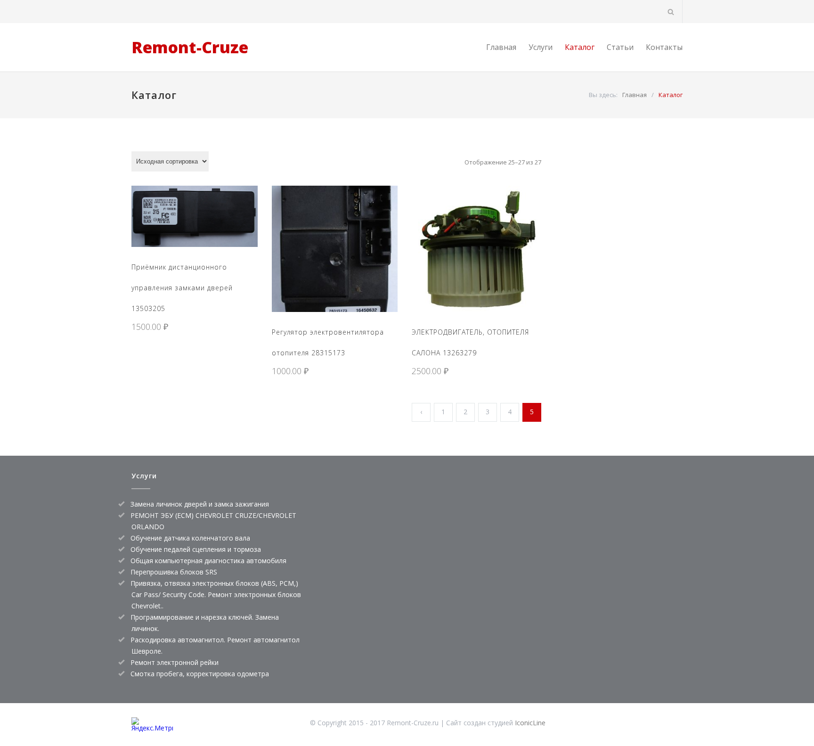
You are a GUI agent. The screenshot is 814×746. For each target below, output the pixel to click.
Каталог (579, 47)
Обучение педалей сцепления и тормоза (195, 549)
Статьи (620, 47)
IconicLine (530, 722)
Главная (501, 47)
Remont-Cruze (189, 47)
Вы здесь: (603, 94)
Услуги (541, 47)
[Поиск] (671, 11)
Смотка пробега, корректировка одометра (199, 673)
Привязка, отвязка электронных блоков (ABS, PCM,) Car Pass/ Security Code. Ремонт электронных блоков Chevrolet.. (215, 594)
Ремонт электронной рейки (174, 662)
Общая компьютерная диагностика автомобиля (208, 560)
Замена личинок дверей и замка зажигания (199, 504)
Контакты (664, 47)
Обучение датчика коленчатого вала (190, 537)
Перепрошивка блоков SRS (173, 571)
